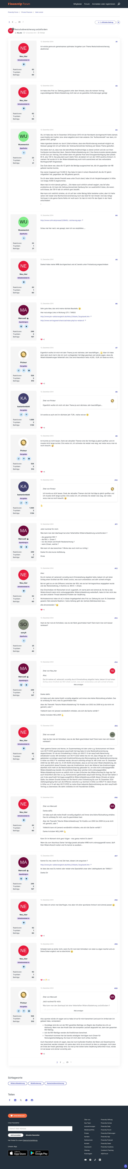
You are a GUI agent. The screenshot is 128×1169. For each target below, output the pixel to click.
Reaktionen (17, 69)
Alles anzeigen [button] (78, 684)
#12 (116, 568)
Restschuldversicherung (55, 1083)
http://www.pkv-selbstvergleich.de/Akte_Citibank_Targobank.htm (65, 316)
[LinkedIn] (100, 1160)
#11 (116, 524)
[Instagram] (90, 1160)
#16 (116, 797)
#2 (117, 86)
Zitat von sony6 (49, 734)
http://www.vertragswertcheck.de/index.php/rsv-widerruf (62, 321)
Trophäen (16, 72)
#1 (117, 42)
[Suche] (119, 4)
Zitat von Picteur (49, 401)
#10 (116, 480)
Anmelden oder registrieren (103, 4)
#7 (117, 348)
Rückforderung (36, 1083)
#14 (116, 662)
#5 (117, 260)
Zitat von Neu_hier (50, 671)
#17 (116, 856)
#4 (116, 215)
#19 (116, 944)
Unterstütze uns (19, 1116)
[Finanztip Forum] (19, 4)
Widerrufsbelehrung (18, 1083)
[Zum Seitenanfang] (125, 1166)
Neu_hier (19, 33)
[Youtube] (85, 1160)
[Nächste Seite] (23, 22)
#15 (116, 726)
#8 (116, 392)
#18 (116, 900)
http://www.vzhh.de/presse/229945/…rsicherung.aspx (60, 220)
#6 (116, 304)
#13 (116, 618)
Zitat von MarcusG (50, 806)
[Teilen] (118, 22)
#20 (116, 988)
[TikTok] (95, 1160)
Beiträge (16, 75)
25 (19, 22)
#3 (116, 130)
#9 (116, 436)
